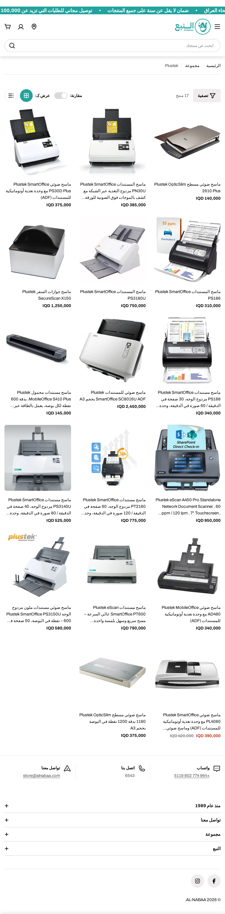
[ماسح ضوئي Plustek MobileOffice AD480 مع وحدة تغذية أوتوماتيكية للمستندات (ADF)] (187, 565)
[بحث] (12, 45)
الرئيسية (213, 65)
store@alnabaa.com (41, 775)
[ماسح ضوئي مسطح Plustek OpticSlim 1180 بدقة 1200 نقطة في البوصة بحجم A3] (112, 672)
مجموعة (192, 65)
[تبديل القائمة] (217, 26)
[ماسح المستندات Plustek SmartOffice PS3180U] (112, 249)
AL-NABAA (196, 900)
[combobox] (112, 45)
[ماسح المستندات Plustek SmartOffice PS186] (187, 249)
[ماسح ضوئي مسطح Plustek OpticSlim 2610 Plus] (187, 142)
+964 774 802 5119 (192, 775)
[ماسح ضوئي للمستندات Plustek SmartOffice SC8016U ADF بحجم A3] (112, 350)
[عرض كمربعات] (26, 95)
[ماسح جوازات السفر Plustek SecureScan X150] (37, 249)
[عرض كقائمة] (11, 95)
